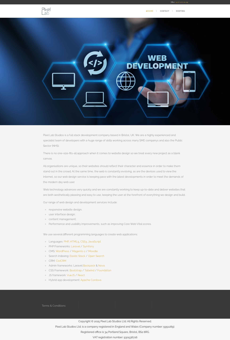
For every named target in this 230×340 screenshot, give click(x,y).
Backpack (89, 265)
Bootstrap (76, 270)
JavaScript (94, 241)
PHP (66, 241)
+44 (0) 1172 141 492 (181, 2)
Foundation (104, 270)
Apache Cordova (91, 280)
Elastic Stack (77, 256)
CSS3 (83, 241)
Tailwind (89, 270)
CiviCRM (61, 260)
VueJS (71, 275)
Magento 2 (79, 251)
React (81, 275)
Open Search (96, 256)
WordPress (62, 251)
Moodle (93, 251)
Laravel (75, 246)
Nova (101, 265)
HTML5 (74, 241)
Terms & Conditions (54, 305)
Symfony (88, 246)
